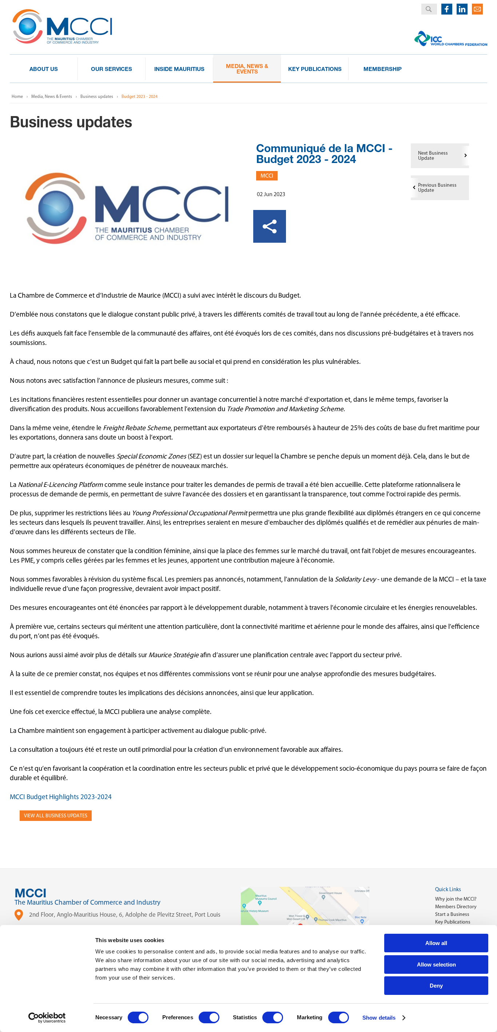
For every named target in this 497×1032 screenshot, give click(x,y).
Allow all (436, 943)
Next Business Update (433, 155)
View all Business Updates (55, 816)
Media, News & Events (51, 96)
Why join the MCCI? (456, 899)
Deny (436, 986)
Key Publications (452, 922)
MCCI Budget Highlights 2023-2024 (61, 797)
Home (17, 96)
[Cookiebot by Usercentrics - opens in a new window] (47, 1017)
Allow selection (436, 964)
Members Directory (456, 907)
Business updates (96, 96)
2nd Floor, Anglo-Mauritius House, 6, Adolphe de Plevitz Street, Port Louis (124, 914)
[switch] (209, 1017)
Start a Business (452, 914)
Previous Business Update (437, 187)
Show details (378, 1018)
